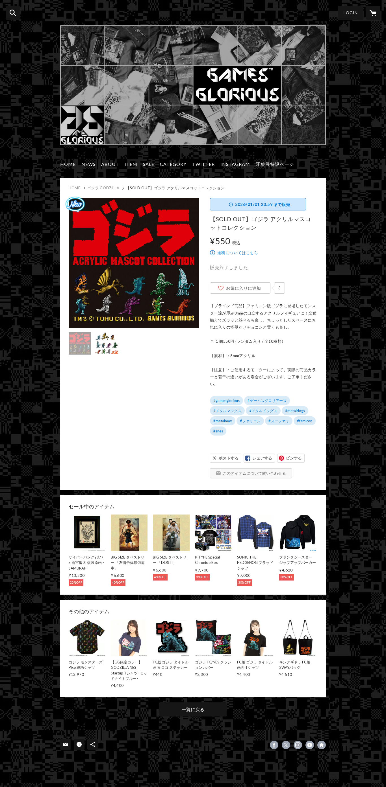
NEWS (88, 164)
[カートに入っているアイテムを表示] (373, 13)
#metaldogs (295, 410)
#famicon (304, 421)
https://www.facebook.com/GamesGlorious (274, 745)
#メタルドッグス (263, 410)
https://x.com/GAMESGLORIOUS (286, 745)
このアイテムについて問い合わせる (254, 473)
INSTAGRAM (235, 164)
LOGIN (351, 12)
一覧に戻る (193, 709)
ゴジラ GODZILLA (103, 188)
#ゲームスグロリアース (267, 400)
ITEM (131, 164)
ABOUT (110, 164)
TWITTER (203, 164)
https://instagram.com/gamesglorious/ (298, 745)
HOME (68, 164)
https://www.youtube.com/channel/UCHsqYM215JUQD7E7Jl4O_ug (309, 745)
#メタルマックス (227, 410)
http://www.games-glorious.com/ (321, 745)
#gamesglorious (226, 400)
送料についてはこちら (237, 252)
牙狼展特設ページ (275, 164)
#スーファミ (278, 421)
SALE (148, 164)
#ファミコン (250, 421)
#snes (218, 431)
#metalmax (222, 421)
